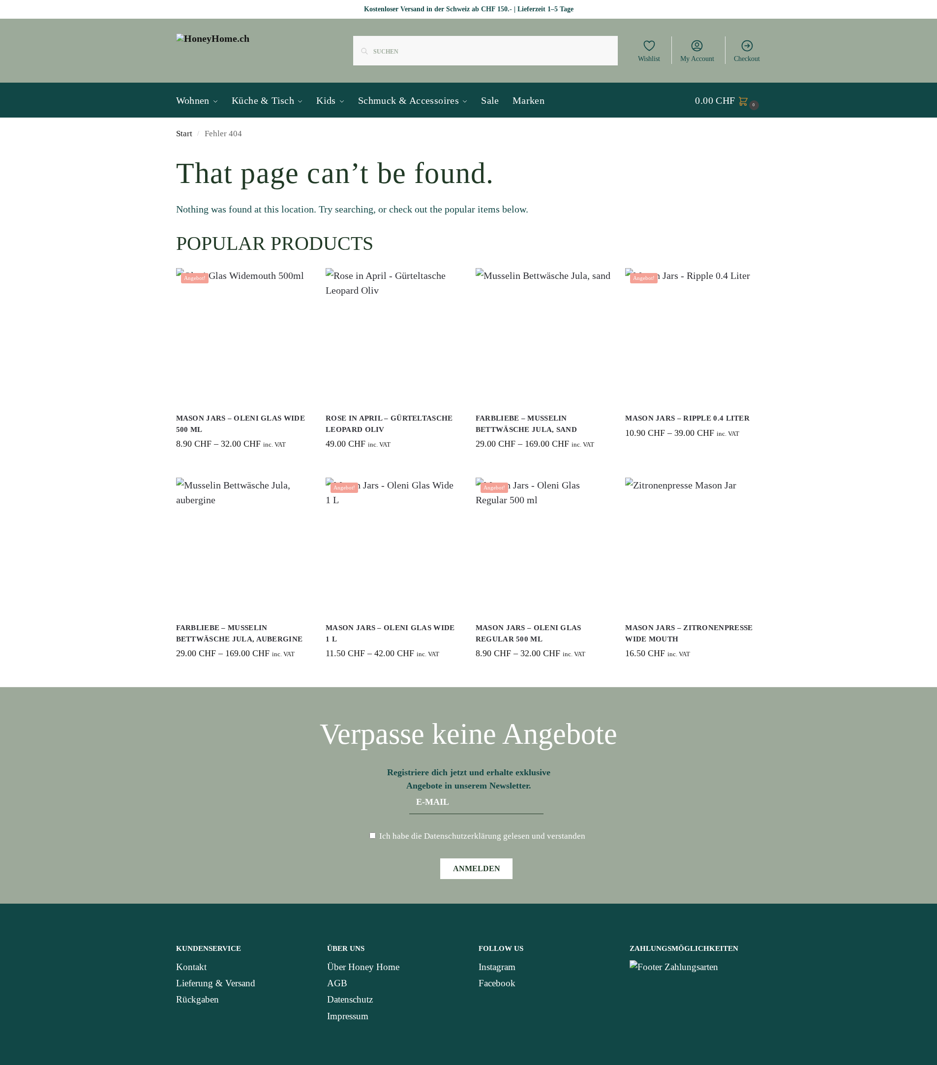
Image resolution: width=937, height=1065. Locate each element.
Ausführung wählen (243, 468)
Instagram (497, 967)
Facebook (497, 983)
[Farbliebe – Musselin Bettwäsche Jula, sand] (543, 335)
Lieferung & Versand (215, 983)
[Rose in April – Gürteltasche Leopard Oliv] (393, 335)
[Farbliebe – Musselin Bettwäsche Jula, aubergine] (243, 545)
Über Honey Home (363, 967)
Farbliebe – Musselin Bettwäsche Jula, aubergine (239, 633)
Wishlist (649, 58)
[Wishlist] (296, 282)
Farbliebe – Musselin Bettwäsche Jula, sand (526, 423)
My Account (697, 58)
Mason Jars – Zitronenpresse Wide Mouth (689, 633)
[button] (728, 100)
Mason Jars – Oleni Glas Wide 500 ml (240, 423)
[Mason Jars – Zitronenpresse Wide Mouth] (692, 545)
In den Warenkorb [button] (393, 468)
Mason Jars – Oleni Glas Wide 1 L (390, 633)
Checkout (747, 58)
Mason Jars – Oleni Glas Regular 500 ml (528, 633)
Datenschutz (350, 999)
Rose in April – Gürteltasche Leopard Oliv (389, 423)
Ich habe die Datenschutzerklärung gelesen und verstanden (481, 836)
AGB (337, 983)
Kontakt (191, 967)
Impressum (347, 1016)
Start (184, 133)
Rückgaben (197, 999)
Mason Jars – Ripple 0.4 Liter (687, 418)
